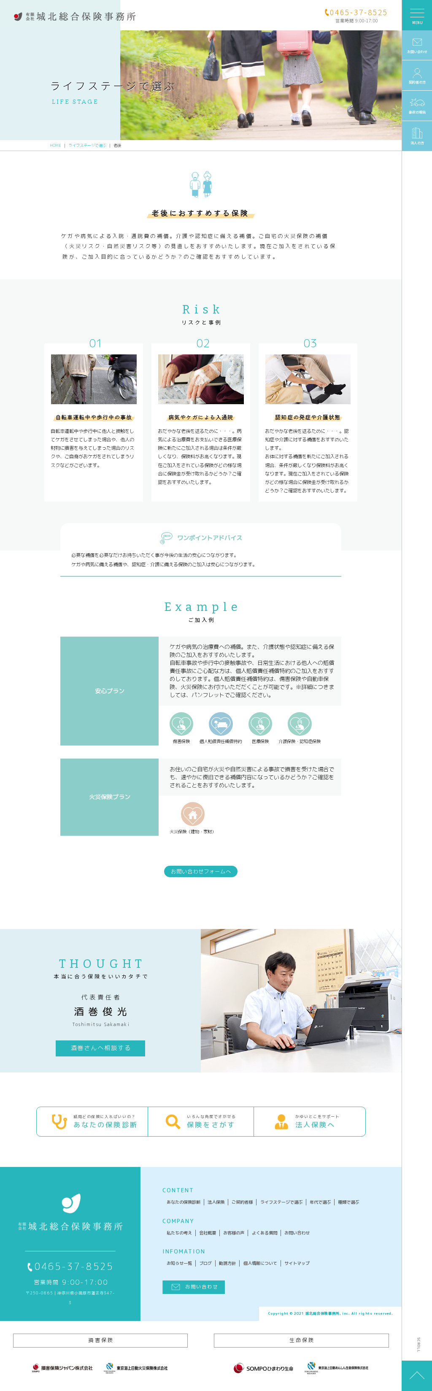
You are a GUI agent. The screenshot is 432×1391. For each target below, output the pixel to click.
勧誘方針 (227, 1263)
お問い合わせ (297, 1233)
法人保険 (216, 1202)
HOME (55, 145)
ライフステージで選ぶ (87, 145)
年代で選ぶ (320, 1202)
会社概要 (207, 1233)
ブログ (205, 1263)
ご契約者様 (242, 1202)
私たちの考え (179, 1233)
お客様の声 (233, 1233)
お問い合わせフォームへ (201, 871)
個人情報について (260, 1263)
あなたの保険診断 (183, 1202)
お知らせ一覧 (179, 1263)
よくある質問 (264, 1233)
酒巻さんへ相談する (100, 1048)
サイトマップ (297, 1263)
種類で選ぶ (348, 1202)
